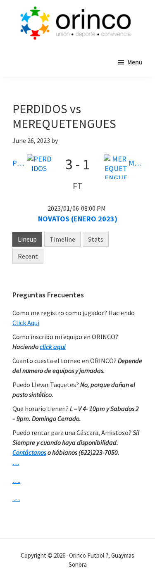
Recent (28, 256)
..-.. (16, 498)
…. (16, 480)
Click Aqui (25, 322)
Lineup (27, 239)
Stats (95, 239)
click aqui (53, 346)
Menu (135, 62)
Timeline (62, 239)
